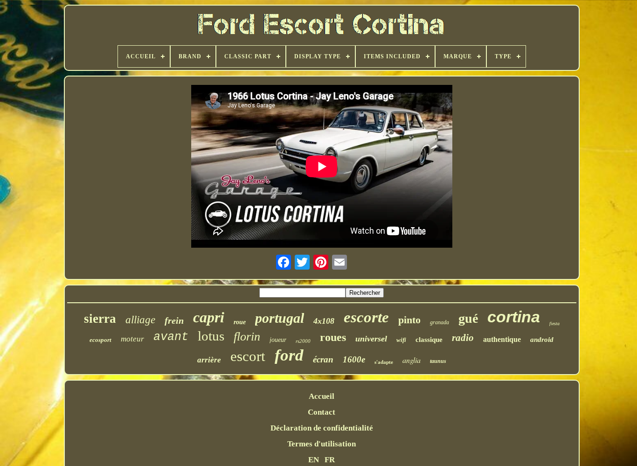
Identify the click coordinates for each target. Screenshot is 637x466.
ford (289, 355)
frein (174, 320)
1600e (354, 359)
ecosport (100, 339)
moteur (132, 338)
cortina (513, 317)
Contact (321, 412)
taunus (438, 361)
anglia (411, 360)
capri (208, 317)
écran (323, 359)
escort (247, 356)
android (542, 339)
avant (170, 337)
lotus (211, 335)
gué (468, 318)
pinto (409, 320)
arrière (209, 359)
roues (333, 337)
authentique (502, 339)
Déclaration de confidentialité (321, 428)
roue (240, 322)
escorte (366, 317)
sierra (100, 319)
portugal (279, 318)
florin (247, 336)
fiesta (554, 323)
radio (463, 337)
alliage (140, 320)
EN (313, 459)
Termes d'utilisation (321, 443)
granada (439, 322)
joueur (278, 339)
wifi (401, 339)
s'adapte (383, 362)
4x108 (323, 321)
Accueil (321, 396)
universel (371, 338)
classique (429, 339)
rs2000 (303, 341)
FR (330, 459)
